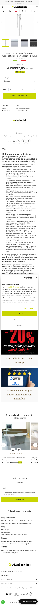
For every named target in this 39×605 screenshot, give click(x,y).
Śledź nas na (6, 583)
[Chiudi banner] (36, 277)
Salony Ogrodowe (18, 550)
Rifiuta (19, 326)
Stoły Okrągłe (5, 530)
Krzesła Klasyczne (6, 541)
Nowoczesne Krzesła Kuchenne (22, 541)
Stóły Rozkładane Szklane (10, 523)
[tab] (19, 149)
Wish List (20, 133)
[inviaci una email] (4, 11)
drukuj (35, 136)
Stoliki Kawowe (5, 532)
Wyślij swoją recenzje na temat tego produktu (16, 136)
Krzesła (4, 538)
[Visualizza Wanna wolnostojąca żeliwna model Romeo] (13, 450)
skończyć (6, 78)
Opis (4, 148)
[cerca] (2, 7)
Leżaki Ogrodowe (6, 550)
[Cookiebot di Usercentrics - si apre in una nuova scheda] (24, 277)
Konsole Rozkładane (25, 523)
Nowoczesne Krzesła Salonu (10, 544)
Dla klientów (7, 579)
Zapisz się (20, 499)
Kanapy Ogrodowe (30, 550)
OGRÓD (4, 547)
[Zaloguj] (22, 11)
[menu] (37, 7)
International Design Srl (11, 572)
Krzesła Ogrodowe (25, 544)
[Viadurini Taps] (19, 121)
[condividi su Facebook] (23, 141)
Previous (3, 22)
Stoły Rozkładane (8, 518)
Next (35, 22)
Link (12, 494)
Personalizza (18, 320)
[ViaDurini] (19, 7)
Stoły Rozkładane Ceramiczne (10, 521)
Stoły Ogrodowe (22, 534)
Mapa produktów (5, 588)
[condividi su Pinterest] (28, 141)
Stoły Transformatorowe (8, 534)
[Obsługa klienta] (10, 11)
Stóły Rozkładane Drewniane (28, 521)
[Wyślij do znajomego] (14, 141)
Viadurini (5, 576)
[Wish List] (19, 450)
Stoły (3, 527)
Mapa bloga (25, 588)
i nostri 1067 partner (13, 287)
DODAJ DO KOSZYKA (19, 96)
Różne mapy (33, 588)
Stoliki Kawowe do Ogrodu (10, 552)
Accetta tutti (19, 314)
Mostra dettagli (28, 308)
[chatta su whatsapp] (3, 602)
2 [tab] (22, 471)
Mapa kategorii (16, 588)
